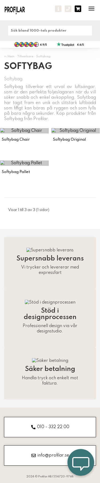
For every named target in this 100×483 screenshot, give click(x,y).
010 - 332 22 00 (53, 427)
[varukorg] (78, 9)
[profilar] (18, 10)
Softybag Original (69, 139)
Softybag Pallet (16, 172)
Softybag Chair (16, 139)
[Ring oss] (68, 9)
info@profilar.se (53, 455)
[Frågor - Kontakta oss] (58, 9)
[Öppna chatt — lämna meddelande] (81, 464)
